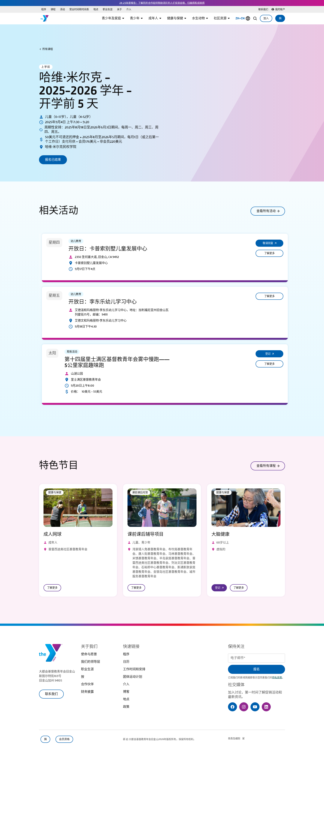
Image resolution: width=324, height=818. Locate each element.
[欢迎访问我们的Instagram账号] (243, 706)
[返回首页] (45, 18)
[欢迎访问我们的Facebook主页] (232, 706)
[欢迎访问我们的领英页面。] (266, 706)
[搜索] (255, 18)
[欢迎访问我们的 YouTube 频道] (255, 706)
